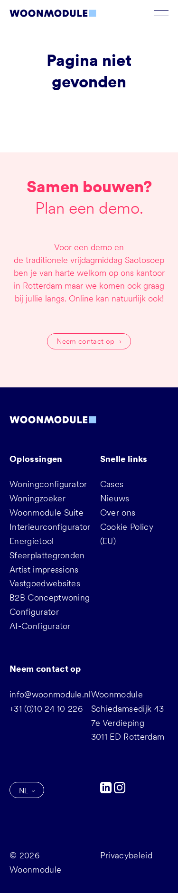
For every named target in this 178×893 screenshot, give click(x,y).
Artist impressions (44, 569)
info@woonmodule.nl (50, 694)
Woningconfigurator (48, 484)
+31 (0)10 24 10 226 (46, 709)
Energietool (31, 541)
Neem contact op (85, 341)
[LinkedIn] (107, 790)
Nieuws (115, 498)
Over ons (118, 512)
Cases (112, 484)
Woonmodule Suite (46, 512)
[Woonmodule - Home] (52, 13)
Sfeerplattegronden (47, 555)
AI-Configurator (40, 626)
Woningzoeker (37, 498)
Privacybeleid (126, 855)
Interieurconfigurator (50, 527)
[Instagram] (119, 790)
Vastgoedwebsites (44, 583)
